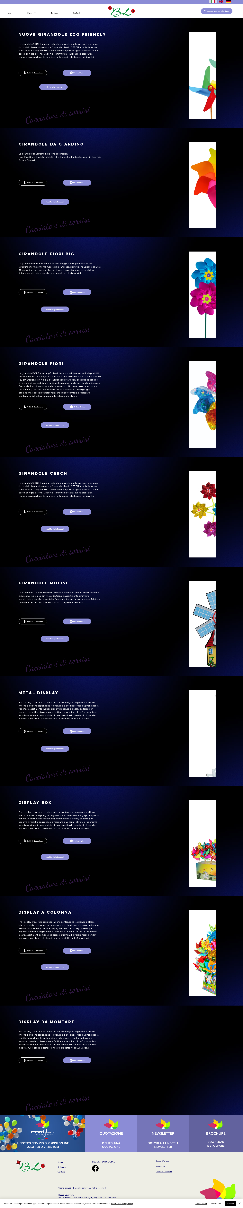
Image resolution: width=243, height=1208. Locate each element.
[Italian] (213, 1)
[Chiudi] (239, 1203)
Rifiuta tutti (216, 1203)
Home (60, 1162)
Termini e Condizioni (164, 1172)
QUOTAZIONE (111, 1133)
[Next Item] (190, 953)
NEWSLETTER (163, 1133)
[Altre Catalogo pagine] (35, 13)
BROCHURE (216, 1133)
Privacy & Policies (162, 1161)
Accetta (230, 1203)
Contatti (61, 1171)
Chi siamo (62, 1167)
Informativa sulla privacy (122, 1203)
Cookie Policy (161, 1166)
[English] (221, 1)
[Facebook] (95, 1168)
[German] (228, 1)
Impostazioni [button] (201, 1203)
